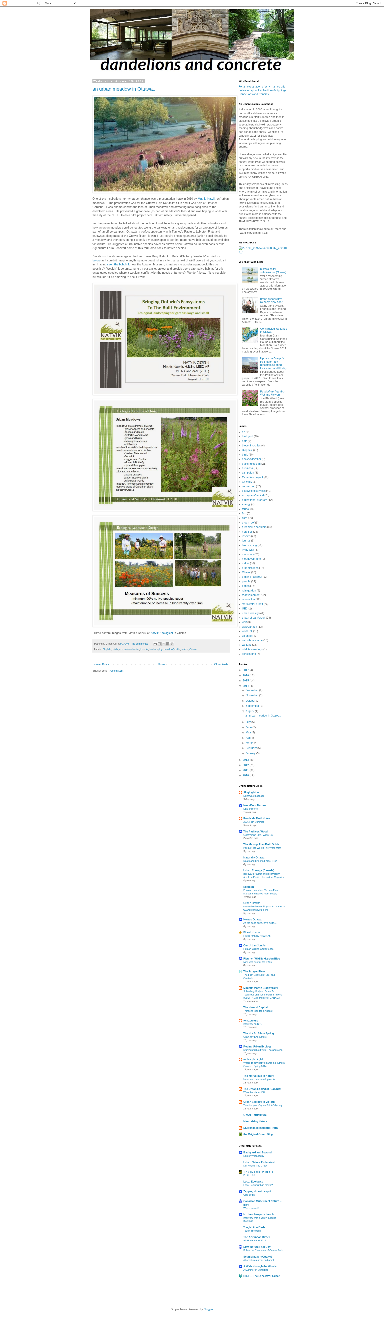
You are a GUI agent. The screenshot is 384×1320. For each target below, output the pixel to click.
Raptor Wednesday (253, 1156)
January (251, 753)
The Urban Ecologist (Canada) (262, 1089)
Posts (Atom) (116, 670)
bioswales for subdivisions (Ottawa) (273, 270)
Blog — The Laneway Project (261, 1276)
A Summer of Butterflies (255, 1269)
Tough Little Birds (254, 1227)
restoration (248, 599)
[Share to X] (163, 644)
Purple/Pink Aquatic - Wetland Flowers (272, 393)
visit (244, 622)
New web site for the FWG (257, 962)
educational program (254, 500)
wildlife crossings (252, 649)
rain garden (249, 590)
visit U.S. (247, 631)
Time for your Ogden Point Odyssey (262, 1105)
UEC (245, 608)
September (253, 705)
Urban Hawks (251, 903)
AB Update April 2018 (254, 1240)
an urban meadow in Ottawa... (124, 89)
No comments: (140, 643)
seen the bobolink (118, 264)
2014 (246, 685)
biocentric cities (251, 445)
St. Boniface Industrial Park (260, 1127)
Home (161, 664)
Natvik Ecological (161, 633)
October (251, 700)
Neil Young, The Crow (255, 1165)
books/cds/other (251, 459)
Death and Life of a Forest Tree (260, 861)
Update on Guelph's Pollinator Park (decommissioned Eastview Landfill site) (273, 363)
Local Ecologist (253, 1181)
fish (244, 513)
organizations (250, 567)
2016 (246, 675)
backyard (247, 436)
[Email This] (155, 644)
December (252, 690)
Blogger (208, 1309)
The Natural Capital (255, 1007)
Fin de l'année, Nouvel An (256, 935)
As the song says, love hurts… (260, 923)
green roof (248, 522)
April (249, 737)
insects (144, 649)
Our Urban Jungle (254, 945)
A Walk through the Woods (260, 1266)
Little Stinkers (250, 808)
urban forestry (250, 613)
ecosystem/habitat (129, 649)
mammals (248, 554)
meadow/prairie (172, 649)
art (243, 432)
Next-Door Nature (254, 805)
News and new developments (259, 1079)
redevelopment (251, 595)
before (96, 260)
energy (246, 504)
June (249, 727)
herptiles (247, 531)
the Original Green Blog (258, 1134)
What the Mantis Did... (255, 1092)
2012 (246, 765)
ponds (246, 585)
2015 (246, 680)
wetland (247, 644)
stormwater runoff (252, 604)
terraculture (250, 1020)
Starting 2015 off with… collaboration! (263, 1050)
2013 (246, 759)
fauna (245, 509)
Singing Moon (251, 792)
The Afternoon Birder (256, 1237)
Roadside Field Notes (256, 818)
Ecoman (248, 886)
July (248, 722)
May (249, 732)
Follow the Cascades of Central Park (263, 1250)
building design (251, 463)
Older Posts (221, 664)
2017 (246, 670)
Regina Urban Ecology (257, 1046)
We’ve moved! (251, 1208)
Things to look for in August (257, 1010)
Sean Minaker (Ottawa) (257, 1256)
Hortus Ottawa (252, 919)
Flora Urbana (251, 932)
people (246, 581)
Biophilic (107, 649)
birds (115, 649)
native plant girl (253, 1059)
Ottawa (193, 649)
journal (246, 540)
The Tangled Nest (254, 971)
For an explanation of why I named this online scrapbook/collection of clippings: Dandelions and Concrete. (263, 90)
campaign (248, 472)
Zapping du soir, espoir (257, 1191)
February (251, 748)
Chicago (247, 481)
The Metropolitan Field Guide (261, 844)
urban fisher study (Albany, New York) (271, 300)
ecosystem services (254, 490)
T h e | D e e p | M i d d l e (258, 1171)
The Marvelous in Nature (258, 1075)
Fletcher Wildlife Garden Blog (261, 958)
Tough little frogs (252, 1230)
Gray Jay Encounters (255, 1036)
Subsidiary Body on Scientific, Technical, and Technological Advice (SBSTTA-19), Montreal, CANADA (262, 994)
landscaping (156, 649)
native (185, 649)
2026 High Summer (253, 821)
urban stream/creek (253, 617)
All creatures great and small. (259, 1260)
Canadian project (252, 477)
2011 (246, 770)
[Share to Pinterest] (172, 644)
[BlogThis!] (159, 644)
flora (244, 518)
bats (244, 441)
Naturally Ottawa (253, 857)
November (252, 695)
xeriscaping (249, 653)
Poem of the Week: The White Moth (262, 847)
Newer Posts (101, 664)
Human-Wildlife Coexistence (258, 949)
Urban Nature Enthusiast (259, 1162)
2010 (246, 775)
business (247, 468)
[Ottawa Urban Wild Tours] (263, 251)
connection (248, 486)
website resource (252, 640)
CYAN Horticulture (255, 1115)
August (250, 711)
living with (248, 549)
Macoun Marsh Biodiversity (260, 988)
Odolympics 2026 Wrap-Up (258, 835)
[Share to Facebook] (168, 644)
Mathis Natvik (207, 198)
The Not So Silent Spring (258, 1033)
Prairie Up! (249, 1175)
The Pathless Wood (255, 831)
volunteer (247, 635)
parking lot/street (252, 576)
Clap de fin (249, 1194)
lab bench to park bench (258, 1214)
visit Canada (249, 626)
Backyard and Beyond (257, 1152)
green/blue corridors (254, 527)
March (250, 743)
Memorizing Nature (255, 1121)
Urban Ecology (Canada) (258, 870)
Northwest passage (253, 795)
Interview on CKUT (253, 1024)
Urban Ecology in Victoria (259, 1101)
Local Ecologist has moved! (258, 1185)
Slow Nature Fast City (257, 1246)
